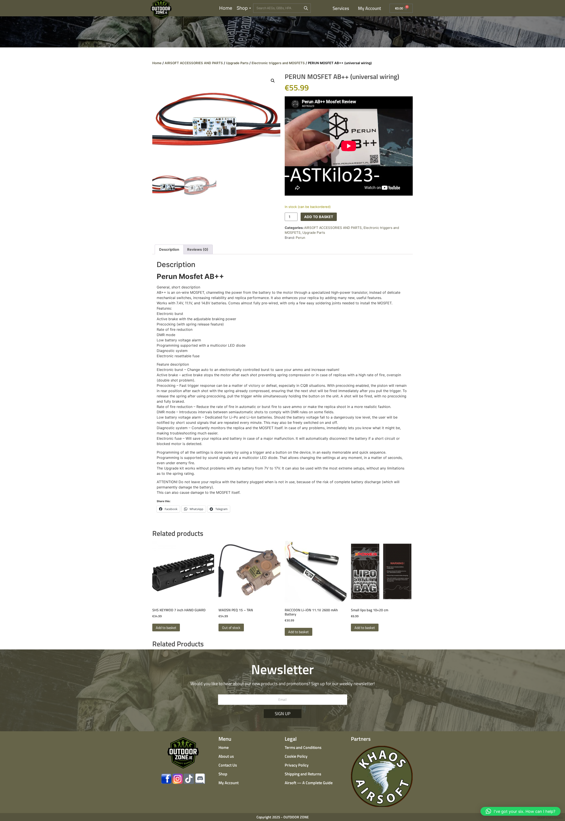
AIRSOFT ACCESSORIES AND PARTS (194, 63)
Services (341, 8)
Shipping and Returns (303, 774)
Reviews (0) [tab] (197, 249)
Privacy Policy (297, 765)
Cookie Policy (296, 756)
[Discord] (200, 779)
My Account (369, 8)
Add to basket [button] (166, 627)
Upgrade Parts (237, 63)
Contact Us (227, 765)
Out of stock (231, 627)
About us (226, 756)
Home (225, 8)
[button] (273, 81)
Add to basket (318, 217)
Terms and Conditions (303, 747)
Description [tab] (169, 249)
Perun (300, 238)
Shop (242, 8)
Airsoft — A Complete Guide (309, 783)
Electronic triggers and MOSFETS (278, 63)
